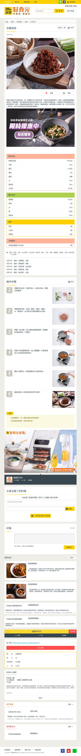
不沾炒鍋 (13, 254)
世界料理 (21, 266)
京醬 (50, 252)
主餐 (19, 252)
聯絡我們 (38, 750)
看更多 (40, 698)
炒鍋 (26, 22)
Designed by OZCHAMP (37, 752)
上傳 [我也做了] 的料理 (41, 516)
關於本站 (28, 750)
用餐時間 (21, 263)
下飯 (46, 252)
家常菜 (38, 252)
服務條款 (18, 750)
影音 (17, 2)
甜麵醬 (56, 252)
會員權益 (7, 750)
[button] (71, 2)
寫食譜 (72, 11)
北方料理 (31, 252)
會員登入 (69, 547)
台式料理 (24, 252)
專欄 (27, 2)
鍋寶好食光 (36, 631)
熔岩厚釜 (71, 252)
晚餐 (15, 252)
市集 (35, 2)
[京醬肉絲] (40, 63)
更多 (71, 558)
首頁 (6, 22)
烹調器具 (19, 22)
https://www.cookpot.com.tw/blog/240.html (26, 643)
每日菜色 (21, 272)
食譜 (7, 2)
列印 (72, 27)
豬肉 (10, 252)
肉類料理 (21, 269)
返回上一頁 (61, 27)
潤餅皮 (61, 252)
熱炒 (42, 252)
